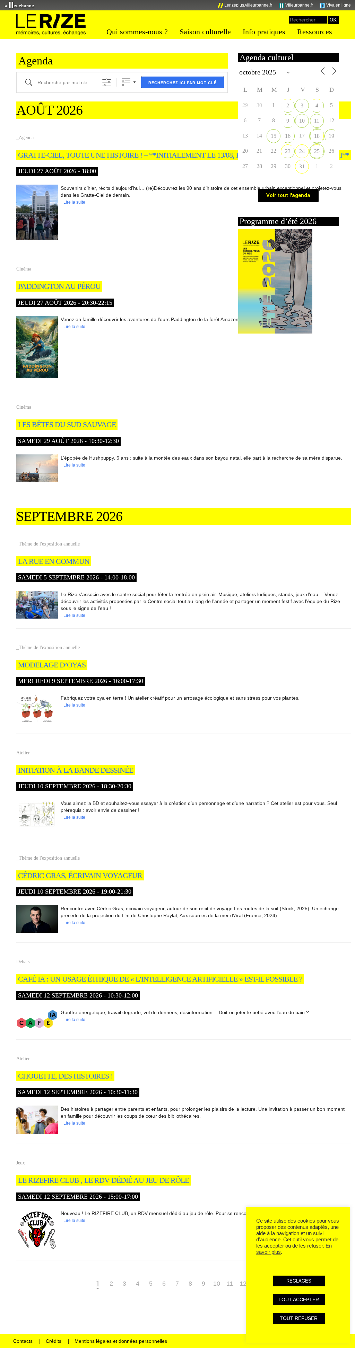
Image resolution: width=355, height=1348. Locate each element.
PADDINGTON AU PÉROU (59, 286)
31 (302, 166)
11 (229, 1283)
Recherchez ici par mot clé (182, 83)
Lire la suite (74, 202)
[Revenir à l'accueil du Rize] (51, 25)
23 (288, 151)
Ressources (314, 31)
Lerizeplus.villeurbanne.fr (247, 5)
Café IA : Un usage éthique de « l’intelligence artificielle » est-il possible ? (160, 979)
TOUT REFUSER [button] (299, 1318)
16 (288, 136)
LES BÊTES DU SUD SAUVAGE (67, 424)
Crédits (53, 1341)
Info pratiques (264, 31)
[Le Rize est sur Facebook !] (185, 5)
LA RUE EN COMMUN (53, 561)
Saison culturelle (205, 31)
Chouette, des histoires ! (65, 1076)
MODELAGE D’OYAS (52, 664)
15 (273, 136)
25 (317, 151)
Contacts (23, 1341)
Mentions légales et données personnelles (121, 1341)
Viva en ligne (338, 5)
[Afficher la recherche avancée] (106, 82)
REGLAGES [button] (298, 1281)
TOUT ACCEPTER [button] (298, 1299)
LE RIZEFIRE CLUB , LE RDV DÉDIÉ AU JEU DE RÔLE (103, 1180)
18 (317, 136)
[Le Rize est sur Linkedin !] (208, 5)
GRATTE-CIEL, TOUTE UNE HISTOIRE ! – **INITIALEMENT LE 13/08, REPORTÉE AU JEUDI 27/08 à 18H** (183, 155)
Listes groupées (126, 82)
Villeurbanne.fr (298, 5)
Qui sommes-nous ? (137, 31)
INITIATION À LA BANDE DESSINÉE (75, 770)
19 (331, 136)
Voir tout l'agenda (288, 195)
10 (216, 1283)
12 (243, 1283)
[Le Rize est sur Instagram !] (197, 5)
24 (302, 151)
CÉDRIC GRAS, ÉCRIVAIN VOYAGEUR (80, 875)
